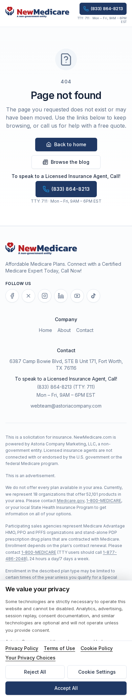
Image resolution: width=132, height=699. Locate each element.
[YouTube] (77, 296)
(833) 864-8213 (54, 387)
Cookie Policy (97, 648)
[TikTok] (93, 296)
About (64, 330)
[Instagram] (44, 296)
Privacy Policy (21, 648)
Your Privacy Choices (30, 658)
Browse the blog (70, 162)
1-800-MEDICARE (103, 500)
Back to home (70, 144)
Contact (84, 330)
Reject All (35, 672)
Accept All (66, 688)
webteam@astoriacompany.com (66, 406)
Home (45, 330)
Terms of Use (59, 648)
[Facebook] (12, 296)
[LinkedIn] (61, 296)
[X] (28, 296)
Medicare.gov (70, 500)
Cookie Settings (97, 672)
